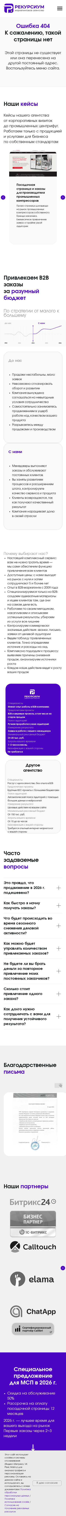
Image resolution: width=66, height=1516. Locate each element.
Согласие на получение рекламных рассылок (17, 1508)
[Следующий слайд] (63, 197)
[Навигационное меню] (59, 8)
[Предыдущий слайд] (3, 197)
